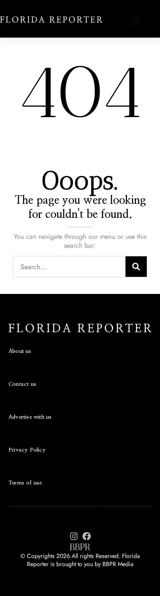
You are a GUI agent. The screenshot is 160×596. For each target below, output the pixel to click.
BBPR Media (118, 564)
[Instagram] (74, 536)
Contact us (22, 384)
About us (20, 351)
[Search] (136, 266)
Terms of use (25, 483)
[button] (135, 21)
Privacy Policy (27, 450)
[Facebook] (86, 536)
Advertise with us (30, 417)
